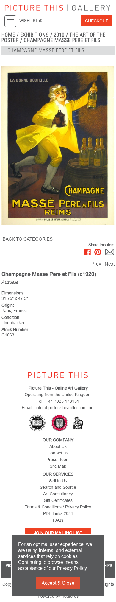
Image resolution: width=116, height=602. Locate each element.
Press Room (58, 459)
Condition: (11, 317)
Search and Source (58, 487)
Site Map (58, 466)
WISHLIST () (31, 21)
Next (110, 263)
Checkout (96, 20)
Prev (96, 263)
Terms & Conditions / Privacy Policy (58, 507)
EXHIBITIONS (34, 35)
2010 (59, 35)
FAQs (58, 520)
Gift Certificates (58, 500)
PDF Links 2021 (58, 513)
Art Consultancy (58, 493)
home (8, 35)
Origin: (7, 305)
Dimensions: (13, 293)
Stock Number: (15, 329)
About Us (58, 446)
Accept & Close (58, 583)
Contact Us (58, 453)
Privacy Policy (72, 568)
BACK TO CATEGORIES (28, 238)
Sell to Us (58, 480)
